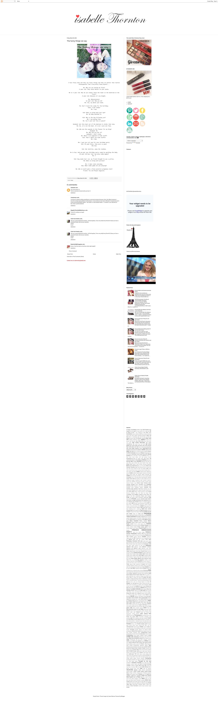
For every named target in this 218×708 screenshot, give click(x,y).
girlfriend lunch (132, 539)
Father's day (143, 515)
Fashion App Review (130, 515)
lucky (137, 586)
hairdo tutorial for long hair (138, 545)
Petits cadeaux (144, 613)
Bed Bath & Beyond (138, 455)
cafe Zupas (133, 471)
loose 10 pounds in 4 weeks (135, 584)
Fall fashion (145, 510)
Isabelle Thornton (134, 565)
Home (94, 254)
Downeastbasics (136, 504)
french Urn (135, 532)
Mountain (128, 596)
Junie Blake (132, 568)
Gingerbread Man (147, 538)
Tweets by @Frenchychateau (133, 251)
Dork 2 (130, 504)
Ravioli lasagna (136, 626)
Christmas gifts (129, 488)
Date (134, 500)
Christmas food (147, 487)
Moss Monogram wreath (140, 594)
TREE (139, 665)
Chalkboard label (138, 480)
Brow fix (145, 467)
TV (150, 665)
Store (150, 645)
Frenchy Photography (131, 533)
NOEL (149, 600)
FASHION (147, 513)
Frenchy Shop (140, 533)
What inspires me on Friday (133, 677)
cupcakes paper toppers (146, 498)
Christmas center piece (138, 485)
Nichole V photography (139, 600)
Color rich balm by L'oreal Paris (143, 493)
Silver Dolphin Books (147, 638)
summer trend (141, 649)
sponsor (139, 641)
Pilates (137, 616)
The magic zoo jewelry (139, 659)
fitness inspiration (134, 520)
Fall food (149, 510)
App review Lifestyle (147, 445)
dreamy (149, 504)
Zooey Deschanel (134, 685)
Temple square (148, 656)
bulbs (147, 468)
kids (149, 570)
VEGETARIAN (148, 669)
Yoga (131, 684)
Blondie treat (144, 461)
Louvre (127, 586)
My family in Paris (142, 596)
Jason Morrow (111, 696)
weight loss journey (146, 675)
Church (133, 490)
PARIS (145, 607)
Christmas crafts (147, 485)
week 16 (144, 674)
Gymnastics (146, 543)
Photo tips (132, 615)
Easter (142, 506)
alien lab (139, 436)
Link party (135, 583)
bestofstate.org (129, 458)
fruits (133, 535)
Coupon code (144, 495)
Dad (132, 500)
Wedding (140, 674)
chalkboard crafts (139, 478)
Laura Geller (146, 576)
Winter (146, 680)
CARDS (128, 475)
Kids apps (136, 571)
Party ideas (146, 609)
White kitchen (133, 680)
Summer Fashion (141, 648)
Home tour (131, 559)
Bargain (133, 452)
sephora (146, 635)
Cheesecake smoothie (140, 481)
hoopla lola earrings (134, 561)
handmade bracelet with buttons (144, 549)
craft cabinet (132, 497)
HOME (129, 102)
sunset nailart (142, 651)
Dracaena (142, 504)
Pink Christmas (136, 618)
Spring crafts (142, 642)
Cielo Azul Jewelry (75, 218)
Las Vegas (141, 576)
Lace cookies (136, 576)
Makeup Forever (148, 587)
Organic (140, 604)
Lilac (131, 583)
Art (137, 449)
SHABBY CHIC (130, 636)
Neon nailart (138, 599)
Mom (138, 591)
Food (127, 523)
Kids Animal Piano (130, 571)
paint (150, 606)
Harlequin (134, 551)
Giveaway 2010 (136, 541)
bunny (130, 470)
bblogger (142, 452)
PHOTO (128, 615)
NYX (137, 603)
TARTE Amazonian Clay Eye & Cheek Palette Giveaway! (142, 300)
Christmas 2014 (129, 485)
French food (142, 528)
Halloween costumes (146, 546)
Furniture (131, 536)
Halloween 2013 (130, 546)
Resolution (132, 629)
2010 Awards (146, 429)
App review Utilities (130, 448)
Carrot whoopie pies (134, 475)
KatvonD (141, 568)
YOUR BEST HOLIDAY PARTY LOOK (140, 684)
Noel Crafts (129, 602)
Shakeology (136, 636)
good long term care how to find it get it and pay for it (137, 542)
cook (133, 494)
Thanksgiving (148, 658)
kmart (150, 573)
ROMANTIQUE (144, 632)
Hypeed (131, 564)
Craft (127, 497)
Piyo (127, 619)
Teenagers (143, 656)
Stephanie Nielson (144, 645)
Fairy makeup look (136, 510)
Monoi (136, 593)
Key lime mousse (139, 570)
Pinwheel (145, 618)
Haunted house (144, 551)
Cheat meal (128, 481)
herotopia (146, 555)
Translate (138, 142)
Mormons (130, 594)
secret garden (136, 635)
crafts (150, 497)
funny (72, 180)
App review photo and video (132, 446)
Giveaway (129, 541)
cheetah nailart (148, 481)
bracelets (144, 465)
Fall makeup (136, 511)
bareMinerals (129, 452)
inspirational (138, 564)
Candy (131, 473)
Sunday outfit (136, 651)
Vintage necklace (132, 672)
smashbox (145, 639)
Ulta (136, 666)
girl (127, 539)
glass (142, 541)
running (127, 633)
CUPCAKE (133, 498)
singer (127, 639)
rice (143, 629)
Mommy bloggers (147, 591)
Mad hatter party (132, 587)
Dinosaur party (137, 503)
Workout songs (145, 682)
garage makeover (137, 536)
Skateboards (132, 639)
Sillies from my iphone (134, 638)
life (150, 581)
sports (143, 641)
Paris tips (149, 607)
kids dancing (140, 571)
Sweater (141, 652)
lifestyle (128, 583)
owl (137, 606)
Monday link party (130, 593)
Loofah (143, 583)
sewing (149, 635)
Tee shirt (147, 655)
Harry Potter (138, 551)
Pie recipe (132, 616)
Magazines (138, 587)
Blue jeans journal (133, 462)
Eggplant (138, 507)
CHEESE (133, 481)
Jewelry (147, 567)
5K (131, 432)
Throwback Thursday (136, 662)
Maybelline (128, 590)
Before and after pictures (141, 457)
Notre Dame (143, 602)
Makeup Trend (129, 589)
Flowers (149, 522)
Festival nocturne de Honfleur (136, 518)
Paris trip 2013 (129, 609)
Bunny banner (134, 470)
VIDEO (135, 671)
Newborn (130, 600)
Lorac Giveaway (145, 584)
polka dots (131, 620)
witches (149, 681)
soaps (131, 641)
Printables (128, 623)
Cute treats (128, 500)
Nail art (129, 597)
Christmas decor (130, 487)
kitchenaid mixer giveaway (142, 573)
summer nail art (129, 649)
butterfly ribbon (147, 470)
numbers (133, 603)
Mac (140, 586)
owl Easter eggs (141, 606)
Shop (127, 638)
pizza (130, 619)
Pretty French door (147, 622)
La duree (148, 574)
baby (127, 451)
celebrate (149, 477)
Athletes (139, 449)
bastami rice (137, 452)
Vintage (138, 671)
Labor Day (131, 576)
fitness (146, 519)
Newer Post (70, 254)
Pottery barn (141, 622)
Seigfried (142, 635)
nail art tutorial (142, 597)
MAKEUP (130, 104)
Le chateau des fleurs (136, 577)
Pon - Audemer (136, 620)
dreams (146, 504)
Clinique (136, 491)
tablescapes (131, 653)
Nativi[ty (133, 599)
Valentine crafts (137, 669)
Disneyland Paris (143, 503)
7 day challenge (138, 432)
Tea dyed (139, 655)
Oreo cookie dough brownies (132, 604)
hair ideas (128, 545)
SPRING (146, 641)
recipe (141, 626)
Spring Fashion (148, 642)
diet (133, 503)
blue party (140, 462)
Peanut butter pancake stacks (144, 610)
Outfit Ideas (144, 604)
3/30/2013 (73, 214)
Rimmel (133, 631)
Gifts (134, 538)
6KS (133, 432)
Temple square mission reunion (133, 658)
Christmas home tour (138, 488)
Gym (142, 543)
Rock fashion (138, 631)
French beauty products (136, 525)
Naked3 (128, 599)
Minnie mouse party (133, 591)
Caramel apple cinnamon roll (142, 473)
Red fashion (131, 628)
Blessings (128, 461)
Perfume (137, 613)
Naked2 (149, 597)
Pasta (150, 609)
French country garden (142, 526)
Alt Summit (138, 438)
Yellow (127, 684)
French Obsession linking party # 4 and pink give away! (143, 329)
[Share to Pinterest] (97, 178)
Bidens (147, 458)
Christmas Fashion (139, 487)
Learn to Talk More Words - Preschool (134, 580)
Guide (134, 543)
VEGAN (143, 669)
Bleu (132, 461)
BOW (133, 465)
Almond (128, 438)
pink (131, 618)
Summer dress (134, 648)
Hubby (127, 564)
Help (142, 555)
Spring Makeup (129, 643)
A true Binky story (147, 432)
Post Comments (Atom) (78, 256)
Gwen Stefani (138, 543)
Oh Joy (139, 603)
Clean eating (131, 491)
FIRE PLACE (132, 519)
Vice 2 (131, 671)
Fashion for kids (138, 515)
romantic (130, 632)
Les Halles (147, 581)
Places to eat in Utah (135, 619)
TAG (136, 653)
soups (136, 641)
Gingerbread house (140, 538)
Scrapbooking (129, 635)
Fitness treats (135, 522)
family (130, 513)
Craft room (146, 497)
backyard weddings (144, 451)
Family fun (135, 513)
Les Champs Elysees (140, 581)
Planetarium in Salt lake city (145, 619)
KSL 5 (144, 574)
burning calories (141, 470)
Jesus (143, 566)
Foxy (145, 523)
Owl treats (147, 606)
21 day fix (134, 431)
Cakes (138, 471)
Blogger (123, 696)
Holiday (132, 558)
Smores (149, 639)
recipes (144, 626)
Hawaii (132, 552)
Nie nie (146, 600)
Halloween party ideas (146, 548)
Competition (128, 494)
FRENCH (128, 525)
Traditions (133, 665)
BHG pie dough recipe (138, 458)
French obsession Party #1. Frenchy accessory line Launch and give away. (143, 340)
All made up (144, 436)
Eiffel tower (143, 507)
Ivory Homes (140, 565)
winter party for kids (139, 681)
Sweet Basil (145, 652)
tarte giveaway (134, 655)
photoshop (144, 615)
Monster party (144, 593)
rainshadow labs (129, 626)
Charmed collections (147, 480)
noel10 (134, 602)
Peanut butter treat (130, 612)
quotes (140, 625)
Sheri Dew (149, 636)
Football (131, 523)
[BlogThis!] (92, 178)
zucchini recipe (148, 685)
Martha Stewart (144, 589)
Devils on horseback (143, 501)
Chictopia (133, 484)
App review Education (138, 442)
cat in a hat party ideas (136, 477)
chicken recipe (140, 482)
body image (148, 462)
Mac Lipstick (143, 586)
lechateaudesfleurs (145, 580)
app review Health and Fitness (136, 445)
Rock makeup (144, 631)
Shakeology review (143, 636)
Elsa (146, 507)
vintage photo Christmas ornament (144, 672)
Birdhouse (140, 459)
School (146, 633)
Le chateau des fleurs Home (135, 578)
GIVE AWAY (148, 539)
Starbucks (149, 643)
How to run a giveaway (146, 562)
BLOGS (139, 461)
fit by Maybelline (138, 519)
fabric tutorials (148, 508)
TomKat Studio (134, 664)
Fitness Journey (143, 520)
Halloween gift (129, 548)
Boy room (140, 465)
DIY (148, 503)
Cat (139, 475)
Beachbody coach (135, 454)
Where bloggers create (136, 678)
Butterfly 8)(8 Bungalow (76, 244)
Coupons (149, 495)
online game (144, 603)
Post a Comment (73, 251)
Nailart (146, 597)
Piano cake (149, 615)
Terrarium (142, 658)
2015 (131, 431)
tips (148, 662)
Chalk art (134, 478)
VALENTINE (129, 670)
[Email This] (90, 178)
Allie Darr (149, 436)
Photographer (138, 615)
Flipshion (140, 522)
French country (144, 525)
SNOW (127, 641)
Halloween (148, 545)
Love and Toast (133, 586)
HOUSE (140, 561)
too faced (140, 664)
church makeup (138, 490)
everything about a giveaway (135, 508)
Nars (131, 599)
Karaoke (137, 568)
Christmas (148, 484)
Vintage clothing (144, 671)
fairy (132, 510)
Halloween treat (129, 549)
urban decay (145, 667)
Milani (141, 590)
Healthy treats (135, 555)
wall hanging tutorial (134, 674)
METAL (132, 590)
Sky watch (140, 639)
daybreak (146, 500)
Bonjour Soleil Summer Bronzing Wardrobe (142, 464)
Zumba (127, 687)
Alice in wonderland (133, 436)
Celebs (127, 478)
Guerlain (130, 543)
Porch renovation (129, 622)
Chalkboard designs (130, 480)
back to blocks (137, 451)
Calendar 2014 (143, 471)
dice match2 (128, 503)
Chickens (146, 482)
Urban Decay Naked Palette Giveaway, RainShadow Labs (141, 368)
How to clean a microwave (137, 562)
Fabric (143, 508)
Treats (136, 665)
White (143, 678)
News (133, 600)
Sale (137, 633)
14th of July (139, 429)
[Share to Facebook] (95, 178)
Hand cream (135, 549)
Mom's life (142, 591)
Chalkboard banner (147, 478)
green (149, 542)
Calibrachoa (148, 471)
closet (146, 491)
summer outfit (135, 649)
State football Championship (132, 645)
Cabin (130, 471)
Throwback (128, 662)
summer (145, 646)
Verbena (128, 671)
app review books (140, 441)
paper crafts (129, 607)
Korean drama (139, 574)
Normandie (138, 602)
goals (144, 541)
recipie (148, 626)
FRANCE (148, 523)
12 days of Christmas (131, 429)
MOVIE (132, 596)
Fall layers (132, 511)
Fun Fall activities (141, 535)
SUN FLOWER (129, 651)
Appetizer (137, 448)
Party (142, 609)
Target (127, 655)
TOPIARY (128, 665)
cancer (127, 473)
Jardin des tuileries (147, 565)
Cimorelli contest (145, 490)
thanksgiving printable (130, 659)
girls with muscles (140, 539)
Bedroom (144, 455)
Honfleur (146, 559)
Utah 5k (145, 668)
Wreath (149, 682)
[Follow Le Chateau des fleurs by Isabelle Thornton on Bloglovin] (132, 247)
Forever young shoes (138, 523)
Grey (127, 543)
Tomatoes (128, 664)
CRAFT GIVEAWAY (139, 497)
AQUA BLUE (146, 448)
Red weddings (137, 628)
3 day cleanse (139, 431)
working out (139, 682)
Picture (127, 616)
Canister (134, 473)
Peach (131, 610)
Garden (144, 536)
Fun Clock (136, 535)
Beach (130, 454)
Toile (150, 662)
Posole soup (135, 622)
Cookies (136, 494)
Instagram (143, 564)
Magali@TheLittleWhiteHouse (78, 210)
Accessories (129, 434)
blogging (135, 461)
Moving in (137, 596)
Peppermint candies (130, 613)
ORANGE (149, 603)
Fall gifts (128, 511)
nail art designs (135, 597)
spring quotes (136, 643)
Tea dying (143, 655)
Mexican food (137, 590)
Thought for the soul (144, 661)
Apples (140, 448)
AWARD (143, 449)
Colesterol (133, 493)
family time (140, 513)
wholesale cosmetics (141, 680)
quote (137, 625)
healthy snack (129, 555)
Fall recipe (142, 511)
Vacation (149, 668)
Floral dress (144, 522)
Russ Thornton (133, 633)
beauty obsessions (144, 454)
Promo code (134, 623)
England (149, 507)
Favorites (139, 516)
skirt (136, 639)
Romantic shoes (136, 632)
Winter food (132, 681)
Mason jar (149, 589)
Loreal (150, 584)
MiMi (144, 590)
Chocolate (141, 484)
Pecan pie (143, 612)
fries (145, 533)
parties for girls (137, 609)
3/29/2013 (73, 193)
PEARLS (138, 612)
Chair (131, 478)
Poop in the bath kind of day (145, 620)
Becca (132, 455)
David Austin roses (140, 500)
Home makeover (144, 558)
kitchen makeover (133, 573)
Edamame (134, 507)
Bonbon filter (129, 464)
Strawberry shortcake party (138, 646)
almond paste (133, 438)
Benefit (149, 457)
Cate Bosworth (144, 477)
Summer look (148, 648)
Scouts (149, 633)
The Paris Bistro (148, 659)
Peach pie (135, 610)
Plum (127, 620)
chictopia (128, 484)
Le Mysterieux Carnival (146, 578)
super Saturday (148, 651)
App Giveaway (133, 441)
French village (142, 532)
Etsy (127, 508)
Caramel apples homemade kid (144, 474)
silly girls (141, 638)
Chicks (149, 482)
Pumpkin (139, 623)
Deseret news (132, 501)
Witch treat (146, 681)
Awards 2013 (148, 449)
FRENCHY (148, 532)
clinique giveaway (141, 491)
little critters (139, 583)
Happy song (129, 551)
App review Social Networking (145, 446)
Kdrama (144, 568)
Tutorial (148, 665)
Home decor (137, 558)
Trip (145, 665)
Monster (139, 593)
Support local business (131, 652)
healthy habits (142, 553)
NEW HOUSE (144, 599)
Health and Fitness (138, 552)
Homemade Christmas (139, 559)
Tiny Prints (144, 662)
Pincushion (141, 616)
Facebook (128, 510)
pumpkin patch (144, 623)
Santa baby (142, 633)
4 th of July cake (146, 431)
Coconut (128, 493)
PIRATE (149, 618)
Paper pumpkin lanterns (138, 607)
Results (136, 629)
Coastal (149, 491)
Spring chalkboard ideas (134, 642)
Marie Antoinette (136, 589)
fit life (143, 519)
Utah (141, 668)
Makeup (142, 587)
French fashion (136, 528)
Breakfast (133, 467)
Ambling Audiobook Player (134, 439)
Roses (149, 632)
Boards (144, 462)
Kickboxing (145, 570)
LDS (130, 577)
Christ (145, 484)
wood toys (134, 682)
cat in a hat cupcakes (144, 475)
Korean (134, 574)
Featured (143, 516)
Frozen (130, 535)
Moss (134, 594)
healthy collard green (147, 552)
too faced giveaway (146, 664)
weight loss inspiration (136, 675)
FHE (128, 519)
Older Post (118, 254)
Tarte (130, 655)
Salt (139, 633)
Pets (150, 613)
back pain (132, 451)
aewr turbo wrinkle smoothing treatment (137, 435)
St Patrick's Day (143, 643)
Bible (145, 458)
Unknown (73, 187)
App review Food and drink (139, 444)
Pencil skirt (148, 612)
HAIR (150, 543)
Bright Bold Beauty (139, 467)
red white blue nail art (144, 628)
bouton (130, 465)
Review (140, 629)
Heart (140, 555)
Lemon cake (132, 581)
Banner (149, 451)
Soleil (133, 641)
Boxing (136, 465)
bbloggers (146, 452)
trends (142, 665)
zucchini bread (141, 685)
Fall (141, 510)
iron (146, 564)
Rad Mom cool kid (146, 625)
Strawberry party (129, 646)
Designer (137, 501)
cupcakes (138, 498)
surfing (137, 652)
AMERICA (143, 439)
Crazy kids (128, 498)
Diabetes (149, 501)
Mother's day (148, 594)
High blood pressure (143, 556)
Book (127, 465)
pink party (141, 618)
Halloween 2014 (137, 546)
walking (128, 674)
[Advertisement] (97, 33)
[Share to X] (94, 178)
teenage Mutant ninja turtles (135, 656)
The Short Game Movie (131, 661)
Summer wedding (147, 649)
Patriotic (128, 610)
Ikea (134, 564)
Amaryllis (143, 438)
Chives (136, 484)
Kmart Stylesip (129, 574)
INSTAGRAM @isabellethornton (133, 191)
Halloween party (137, 548)
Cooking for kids (142, 494)
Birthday (144, 460)
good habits (148, 541)
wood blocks (128, 682)
